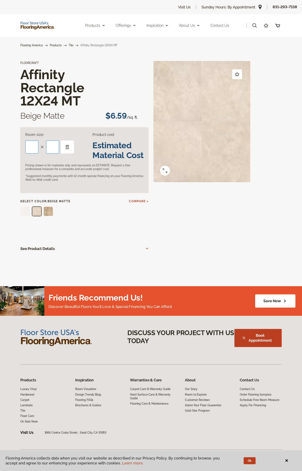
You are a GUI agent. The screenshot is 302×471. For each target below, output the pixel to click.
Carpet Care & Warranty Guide (150, 389)
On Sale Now (29, 421)
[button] (254, 25)
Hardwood (27, 394)
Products (56, 45)
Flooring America (31, 45)
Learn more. (133, 463)
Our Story (191, 389)
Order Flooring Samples (255, 394)
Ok (250, 460)
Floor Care (27, 416)
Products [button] (92, 25)
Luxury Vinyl (28, 389)
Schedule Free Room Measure (259, 400)
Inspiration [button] (155, 25)
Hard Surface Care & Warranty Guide (150, 396)
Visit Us (184, 7)
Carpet (24, 400)
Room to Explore (196, 394)
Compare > (139, 201)
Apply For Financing (253, 405)
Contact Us (219, 25)
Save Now (272, 301)
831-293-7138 (285, 7)
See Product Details (37, 248)
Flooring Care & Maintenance (149, 403)
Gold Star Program (197, 410)
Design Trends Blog (88, 394)
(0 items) (277, 25)
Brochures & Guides (88, 405)
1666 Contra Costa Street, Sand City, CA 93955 (76, 432)
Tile (71, 45)
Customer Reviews (197, 400)
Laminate (26, 405)
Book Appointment (260, 338)
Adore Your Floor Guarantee (203, 405)
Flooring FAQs (84, 400)
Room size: (34, 134)
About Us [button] (187, 25)
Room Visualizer (85, 389)
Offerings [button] (123, 25)
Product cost (103, 134)
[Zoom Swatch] (165, 171)
